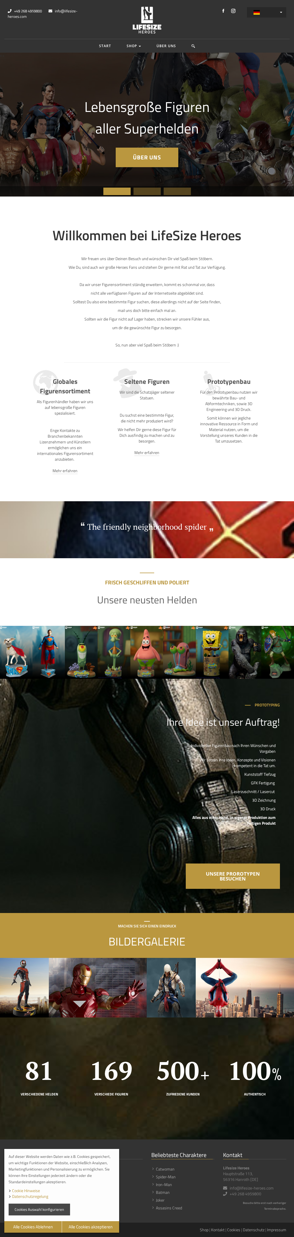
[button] (193, 46)
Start (105, 45)
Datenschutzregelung (30, 1196)
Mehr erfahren (65, 471)
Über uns (166, 45)
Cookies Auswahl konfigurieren (39, 1209)
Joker (160, 1200)
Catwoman (165, 1169)
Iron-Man (164, 1184)
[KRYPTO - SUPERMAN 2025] (16, 652)
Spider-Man (166, 1177)
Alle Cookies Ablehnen (33, 1226)
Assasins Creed (169, 1208)
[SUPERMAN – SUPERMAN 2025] (48, 652)
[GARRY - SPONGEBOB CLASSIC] (179, 652)
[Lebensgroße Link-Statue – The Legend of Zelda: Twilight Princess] (277, 652)
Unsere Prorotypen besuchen (233, 876)
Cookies (233, 1230)
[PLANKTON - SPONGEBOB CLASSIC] (81, 652)
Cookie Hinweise (26, 1191)
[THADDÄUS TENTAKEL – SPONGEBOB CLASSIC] (114, 652)
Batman (163, 1192)
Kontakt (218, 1230)
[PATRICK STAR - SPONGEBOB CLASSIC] (146, 652)
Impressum (276, 1230)
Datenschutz (253, 1230)
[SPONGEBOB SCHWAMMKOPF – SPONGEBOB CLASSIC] (212, 652)
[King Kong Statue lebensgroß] (245, 652)
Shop (132, 45)
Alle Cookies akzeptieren (91, 1226)
